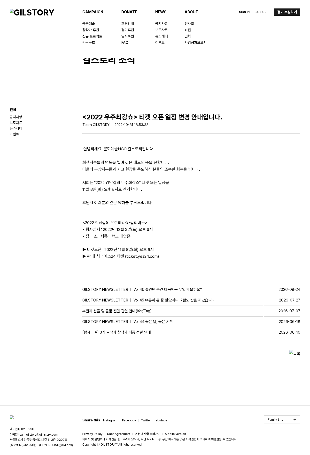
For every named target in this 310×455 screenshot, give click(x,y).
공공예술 (88, 24)
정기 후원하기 (287, 12)
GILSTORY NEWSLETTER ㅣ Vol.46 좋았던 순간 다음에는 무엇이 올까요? (142, 289)
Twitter (146, 420)
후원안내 (127, 24)
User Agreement (118, 434)
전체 (13, 110)
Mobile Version (175, 434)
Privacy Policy (92, 434)
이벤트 (160, 42)
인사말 (189, 24)
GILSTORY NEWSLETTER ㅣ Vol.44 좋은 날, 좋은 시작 (127, 321)
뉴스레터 (161, 36)
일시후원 (127, 36)
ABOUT (191, 12)
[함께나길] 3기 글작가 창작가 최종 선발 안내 (116, 332)
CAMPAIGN (92, 12)
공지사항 (161, 24)
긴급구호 (88, 42)
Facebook (129, 420)
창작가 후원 (90, 30)
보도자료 (161, 30)
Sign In (244, 12)
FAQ (124, 42)
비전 (188, 30)
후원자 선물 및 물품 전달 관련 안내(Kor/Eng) (117, 311)
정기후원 (127, 30)
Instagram (110, 420)
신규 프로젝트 (92, 36)
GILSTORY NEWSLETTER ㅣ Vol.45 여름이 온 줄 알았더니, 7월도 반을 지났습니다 (148, 300)
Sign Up (260, 12)
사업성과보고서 (196, 42)
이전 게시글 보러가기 (147, 434)
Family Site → (282, 419)
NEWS (160, 12)
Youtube (161, 420)
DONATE (129, 12)
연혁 (188, 36)
